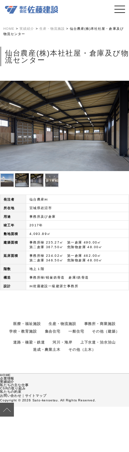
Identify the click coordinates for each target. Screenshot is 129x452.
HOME (5, 375)
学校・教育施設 (23, 331)
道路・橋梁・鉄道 (29, 342)
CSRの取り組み (12, 388)
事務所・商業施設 (100, 324)
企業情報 (7, 378)
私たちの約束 (11, 391)
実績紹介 (7, 382)
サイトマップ (36, 395)
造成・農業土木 (47, 349)
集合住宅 (53, 331)
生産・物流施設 (62, 324)
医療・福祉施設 (27, 324)
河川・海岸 (62, 342)
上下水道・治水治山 (98, 342)
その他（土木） (82, 349)
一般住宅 (76, 331)
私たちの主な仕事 (14, 385)
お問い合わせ (11, 395)
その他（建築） (105, 331)
